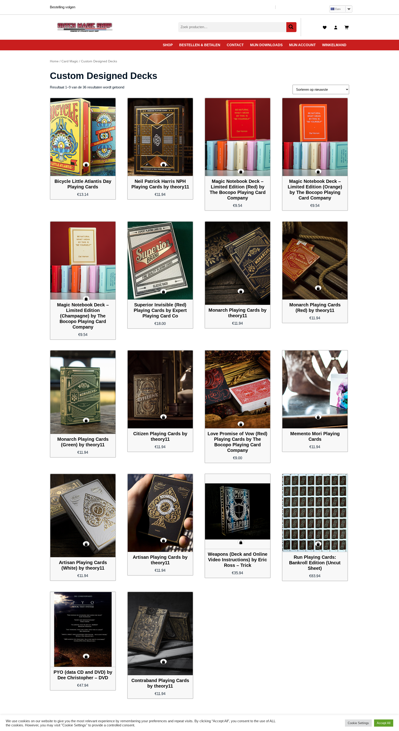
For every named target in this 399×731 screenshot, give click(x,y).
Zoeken (291, 27)
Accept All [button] (383, 723)
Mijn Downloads (266, 45)
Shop (168, 45)
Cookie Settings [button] (358, 723)
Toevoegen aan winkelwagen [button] (86, 164)
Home (54, 61)
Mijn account (302, 45)
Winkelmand (334, 45)
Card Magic (69, 61)
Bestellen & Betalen (199, 45)
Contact (235, 45)
